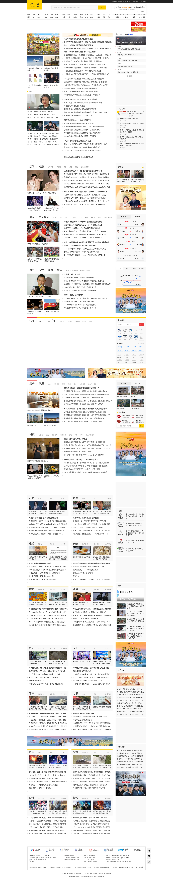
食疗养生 (96, 544)
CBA (60, 218)
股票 (59, 270)
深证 (127, 268)
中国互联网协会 (96, 850)
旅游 (86, 14)
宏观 (33, 17)
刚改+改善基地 (126, 422)
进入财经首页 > (85, 270)
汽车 (32, 320)
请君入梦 (37, 136)
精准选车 (141, 350)
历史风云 (64, 694)
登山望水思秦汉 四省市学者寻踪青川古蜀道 (44, 674)
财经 (32, 270)
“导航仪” (91, 64)
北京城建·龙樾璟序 (122, 396)
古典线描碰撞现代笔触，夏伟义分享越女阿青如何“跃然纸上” (50, 830)
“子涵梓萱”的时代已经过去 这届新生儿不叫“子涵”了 (82, 95)
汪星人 (107, 753)
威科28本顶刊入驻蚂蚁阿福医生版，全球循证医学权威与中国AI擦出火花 (54, 622)
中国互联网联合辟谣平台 (90, 862)
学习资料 (108, 498)
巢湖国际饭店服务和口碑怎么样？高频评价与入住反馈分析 (50, 566)
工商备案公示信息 (89, 860)
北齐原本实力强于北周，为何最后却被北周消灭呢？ (47, 671)
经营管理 (75, 270)
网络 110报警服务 (80, 850)
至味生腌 (76, 576)
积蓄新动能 (98, 61)
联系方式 (81, 873)
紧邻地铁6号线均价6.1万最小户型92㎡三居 (130, 692)
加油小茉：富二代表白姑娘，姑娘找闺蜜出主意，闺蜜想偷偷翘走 (135, 613)
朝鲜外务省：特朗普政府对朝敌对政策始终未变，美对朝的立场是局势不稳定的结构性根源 (105, 717)
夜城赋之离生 (53, 136)
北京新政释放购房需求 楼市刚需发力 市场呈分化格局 (83, 421)
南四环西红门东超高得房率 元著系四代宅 (130, 767)
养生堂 (56, 144)
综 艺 (29, 144)
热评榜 (122, 17)
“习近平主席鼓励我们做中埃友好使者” (82, 52)
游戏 (109, 17)
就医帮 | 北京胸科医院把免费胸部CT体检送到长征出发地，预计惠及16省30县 (56, 625)
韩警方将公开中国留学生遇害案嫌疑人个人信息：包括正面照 (85, 112)
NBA (56, 14)
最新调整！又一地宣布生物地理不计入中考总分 (90, 521)
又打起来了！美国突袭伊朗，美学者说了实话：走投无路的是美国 (52, 717)
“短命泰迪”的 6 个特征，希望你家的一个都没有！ (90, 785)
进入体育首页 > (108, 218)
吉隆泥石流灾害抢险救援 (83, 61)
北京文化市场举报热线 (110, 850)
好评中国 (83, 64)
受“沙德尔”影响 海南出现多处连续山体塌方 (79, 123)
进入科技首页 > (91, 435)
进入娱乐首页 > (85, 167)
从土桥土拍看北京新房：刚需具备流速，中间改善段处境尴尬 (85, 391)
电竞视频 (85, 798)
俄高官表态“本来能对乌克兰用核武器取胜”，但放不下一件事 (50, 726)
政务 (144, 17)
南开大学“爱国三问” (71, 64)
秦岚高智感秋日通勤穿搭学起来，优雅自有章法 (46, 534)
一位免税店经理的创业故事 (73, 71)
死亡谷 (36, 133)
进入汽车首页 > (87, 321)
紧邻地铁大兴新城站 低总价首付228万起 (129, 764)
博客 (126, 14)
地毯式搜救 (76, 58)
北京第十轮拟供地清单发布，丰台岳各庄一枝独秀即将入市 (85, 418)
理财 (38, 17)
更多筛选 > (141, 343)
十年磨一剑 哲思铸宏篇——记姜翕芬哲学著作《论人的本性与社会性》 (98, 684)
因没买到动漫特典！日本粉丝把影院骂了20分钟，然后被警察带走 (52, 834)
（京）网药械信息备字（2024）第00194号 (117, 856)
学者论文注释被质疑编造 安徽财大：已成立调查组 (82, 130)
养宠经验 (85, 753)
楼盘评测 (138, 420)
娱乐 (32, 166)
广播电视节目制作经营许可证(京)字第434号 (117, 858)
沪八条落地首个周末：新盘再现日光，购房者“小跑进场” (83, 404)
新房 (51, 17)
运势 (51, 753)
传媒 (95, 694)
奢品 (62, 498)
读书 (95, 648)
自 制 (29, 136)
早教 (83, 589)
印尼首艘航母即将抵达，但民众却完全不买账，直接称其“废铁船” (52, 720)
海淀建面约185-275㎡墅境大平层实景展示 (130, 761)
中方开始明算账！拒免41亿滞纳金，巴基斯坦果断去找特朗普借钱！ (53, 729)
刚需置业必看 (125, 417)
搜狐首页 (34, 4)
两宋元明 (64, 648)
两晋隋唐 (52, 648)
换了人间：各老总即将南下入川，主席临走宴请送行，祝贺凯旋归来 (135, 636)
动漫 (104, 17)
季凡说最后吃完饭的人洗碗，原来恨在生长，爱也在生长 (135, 606)
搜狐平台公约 (108, 873)
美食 (75, 543)
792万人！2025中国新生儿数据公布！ (86, 618)
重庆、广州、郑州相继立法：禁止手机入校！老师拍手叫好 (94, 530)
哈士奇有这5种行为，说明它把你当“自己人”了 (89, 788)
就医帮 (63, 589)
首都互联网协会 (125, 850)
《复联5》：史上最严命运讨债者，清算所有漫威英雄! (47, 821)
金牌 (35, 144)
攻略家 (63, 544)
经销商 (77, 321)
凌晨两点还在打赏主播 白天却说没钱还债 (78, 157)
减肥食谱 (108, 544)
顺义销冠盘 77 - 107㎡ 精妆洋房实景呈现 (130, 700)
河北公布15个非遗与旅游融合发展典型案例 (44, 573)
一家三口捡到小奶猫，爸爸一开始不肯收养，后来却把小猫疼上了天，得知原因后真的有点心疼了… (108, 782)
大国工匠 (99, 55)
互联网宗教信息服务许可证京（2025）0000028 (118, 862)
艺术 (106, 648)
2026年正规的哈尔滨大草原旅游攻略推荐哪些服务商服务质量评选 (52, 570)
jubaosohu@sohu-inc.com (126, 867)
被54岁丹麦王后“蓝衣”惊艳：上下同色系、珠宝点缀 (47, 527)
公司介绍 (95, 873)
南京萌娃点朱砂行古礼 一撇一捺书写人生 (87, 681)
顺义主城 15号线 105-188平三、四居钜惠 (130, 756)
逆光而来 (44, 136)
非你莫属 (50, 144)
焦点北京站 (139, 415)
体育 (32, 217)
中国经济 (67, 58)
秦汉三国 (41, 648)
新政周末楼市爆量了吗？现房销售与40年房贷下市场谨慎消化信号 (87, 415)
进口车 (127, 350)
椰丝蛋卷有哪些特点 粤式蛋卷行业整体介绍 (88, 566)
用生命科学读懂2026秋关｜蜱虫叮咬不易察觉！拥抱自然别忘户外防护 (54, 612)
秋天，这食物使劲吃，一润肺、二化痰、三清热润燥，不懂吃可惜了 (97, 579)
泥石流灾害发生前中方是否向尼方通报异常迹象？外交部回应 (85, 82)
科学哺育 (96, 589)
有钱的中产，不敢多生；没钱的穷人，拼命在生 (90, 612)
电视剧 (74, 14)
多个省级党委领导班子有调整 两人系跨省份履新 (81, 88)
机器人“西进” (101, 64)
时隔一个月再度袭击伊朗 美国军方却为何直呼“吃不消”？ (84, 103)
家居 (56, 17)
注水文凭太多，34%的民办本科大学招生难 (88, 527)
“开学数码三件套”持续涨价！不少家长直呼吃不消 (90, 534)
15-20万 (134, 347)
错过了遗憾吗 (54, 139)
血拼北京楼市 (126, 415)
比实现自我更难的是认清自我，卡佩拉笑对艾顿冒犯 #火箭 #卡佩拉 (135, 628)
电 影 (29, 139)
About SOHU (88, 873)
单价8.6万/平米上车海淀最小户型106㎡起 (130, 695)
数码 (81, 435)
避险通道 (98, 58)
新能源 (74, 17)
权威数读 (82, 55)
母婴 (91, 14)
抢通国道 (91, 55)
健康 (91, 17)
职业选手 (96, 798)
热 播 (29, 133)
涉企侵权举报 (139, 867)
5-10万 (120, 347)
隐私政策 (101, 873)
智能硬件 (54, 435)
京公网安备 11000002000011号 (40, 860)
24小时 (122, 14)
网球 (99, 218)
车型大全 (69, 321)
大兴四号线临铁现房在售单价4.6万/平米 (129, 689)
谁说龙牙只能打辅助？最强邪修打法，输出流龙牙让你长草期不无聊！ (98, 821)
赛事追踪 (108, 798)
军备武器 (52, 694)
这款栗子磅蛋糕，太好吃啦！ (83, 573)
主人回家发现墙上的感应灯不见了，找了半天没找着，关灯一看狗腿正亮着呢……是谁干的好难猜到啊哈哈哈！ (112, 778)
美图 (76, 167)
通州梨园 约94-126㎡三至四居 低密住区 (129, 753)
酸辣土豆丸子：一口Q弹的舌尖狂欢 (85, 570)
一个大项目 (103, 68)
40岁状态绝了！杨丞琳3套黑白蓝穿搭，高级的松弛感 (48, 524)
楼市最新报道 (139, 417)
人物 (51, 498)
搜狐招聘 (69, 873)
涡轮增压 (134, 350)
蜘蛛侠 (36, 139)
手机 (70, 435)
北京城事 (119, 34)
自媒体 (62, 321)
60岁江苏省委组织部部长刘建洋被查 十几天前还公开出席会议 (86, 85)
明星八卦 (50, 167)
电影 (64, 167)
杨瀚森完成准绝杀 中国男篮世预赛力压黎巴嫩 (80, 136)
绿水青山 (52, 133)
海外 (75, 384)
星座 (31, 752)
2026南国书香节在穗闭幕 (82, 671)
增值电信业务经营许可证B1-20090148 (40, 856)
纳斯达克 (141, 268)
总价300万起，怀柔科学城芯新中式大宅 (129, 759)
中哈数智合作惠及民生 (93, 71)
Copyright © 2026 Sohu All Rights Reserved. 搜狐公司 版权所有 (86, 876)
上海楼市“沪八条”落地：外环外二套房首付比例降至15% (83, 398)
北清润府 (133, 396)
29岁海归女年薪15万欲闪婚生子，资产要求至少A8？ (92, 622)
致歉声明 (108, 694)
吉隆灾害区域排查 (70, 55)
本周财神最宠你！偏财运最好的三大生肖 (43, 778)
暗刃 (57, 133)
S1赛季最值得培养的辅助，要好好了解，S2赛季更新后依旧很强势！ (97, 830)
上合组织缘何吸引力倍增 (72, 68)
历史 (109, 14)
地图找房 (56, 384)
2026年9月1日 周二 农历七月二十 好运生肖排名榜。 (47, 775)
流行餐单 (85, 544)
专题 (38, 14)
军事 (33, 14)
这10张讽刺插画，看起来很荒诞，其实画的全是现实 (47, 824)
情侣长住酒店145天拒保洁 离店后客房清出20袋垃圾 (82, 150)
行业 (67, 270)
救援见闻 (108, 55)
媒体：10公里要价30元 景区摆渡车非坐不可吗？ (81, 91)
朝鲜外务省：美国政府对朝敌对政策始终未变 (80, 109)
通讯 (47, 435)
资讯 (63, 384)
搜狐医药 (41, 589)
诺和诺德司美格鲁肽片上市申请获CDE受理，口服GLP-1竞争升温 (52, 615)
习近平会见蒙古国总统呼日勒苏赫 (81, 45)
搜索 (141, 426)
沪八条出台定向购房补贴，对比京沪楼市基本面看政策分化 (85, 412)
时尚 (31, 497)
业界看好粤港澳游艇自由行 (99, 74)
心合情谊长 (68, 61)
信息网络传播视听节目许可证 (113, 860)
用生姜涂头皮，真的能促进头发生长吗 (46, 117)
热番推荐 (64, 798)
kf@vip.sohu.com (104, 867)
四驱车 (120, 350)
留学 (95, 498)
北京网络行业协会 (66, 850)
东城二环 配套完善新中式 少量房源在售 (129, 703)
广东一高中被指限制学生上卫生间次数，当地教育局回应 (93, 524)
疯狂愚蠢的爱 (44, 139)
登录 (144, 1)
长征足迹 (106, 58)
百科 (69, 384)
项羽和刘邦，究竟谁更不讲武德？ (44, 111)
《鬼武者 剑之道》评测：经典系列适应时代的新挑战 (91, 824)
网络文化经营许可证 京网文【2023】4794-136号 (43, 858)
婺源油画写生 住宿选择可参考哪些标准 (43, 579)
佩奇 (35, 142)
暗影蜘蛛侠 (43, 133)
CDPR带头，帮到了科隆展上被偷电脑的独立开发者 (91, 834)
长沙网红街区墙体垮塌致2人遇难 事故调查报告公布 (82, 147)
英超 (51, 14)
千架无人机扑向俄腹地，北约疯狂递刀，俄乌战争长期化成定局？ (52, 723)
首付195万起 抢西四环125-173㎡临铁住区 (130, 706)
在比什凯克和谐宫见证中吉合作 (75, 48)
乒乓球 (92, 218)
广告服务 (75, 873)
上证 (119, 268)
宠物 (75, 752)
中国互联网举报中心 (38, 850)
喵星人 (96, 753)
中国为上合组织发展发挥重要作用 (76, 74)
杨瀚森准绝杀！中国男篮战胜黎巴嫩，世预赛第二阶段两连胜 (94, 723)
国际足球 (73, 218)
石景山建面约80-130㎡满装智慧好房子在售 (130, 711)
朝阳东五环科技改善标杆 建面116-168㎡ (129, 709)
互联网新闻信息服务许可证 (71, 858)
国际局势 (41, 694)
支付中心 (63, 873)
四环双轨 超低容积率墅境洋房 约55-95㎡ (130, 750)
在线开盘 (82, 384)
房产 (32, 383)
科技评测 (63, 435)
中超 (65, 218)
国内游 (40, 544)
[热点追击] (129, 34)
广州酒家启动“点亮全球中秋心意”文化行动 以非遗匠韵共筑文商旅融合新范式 (100, 674)
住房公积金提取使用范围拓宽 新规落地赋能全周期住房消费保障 (86, 394)
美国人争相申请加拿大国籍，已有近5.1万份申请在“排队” (93, 729)
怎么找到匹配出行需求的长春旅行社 (42, 576)
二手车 (52, 320)
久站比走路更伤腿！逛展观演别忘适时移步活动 (46, 618)
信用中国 (32, 862)
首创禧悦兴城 (120, 409)
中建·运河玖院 (135, 409)
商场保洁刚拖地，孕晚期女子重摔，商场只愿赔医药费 (92, 625)
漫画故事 (41, 798)
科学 (75, 435)
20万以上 (141, 347)
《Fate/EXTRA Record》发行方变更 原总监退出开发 (91, 827)
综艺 (70, 167)
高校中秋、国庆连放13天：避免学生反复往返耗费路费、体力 (85, 144)
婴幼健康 (108, 589)
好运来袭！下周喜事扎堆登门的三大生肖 (43, 785)
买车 (68, 17)
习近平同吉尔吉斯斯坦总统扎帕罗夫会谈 (78, 39)
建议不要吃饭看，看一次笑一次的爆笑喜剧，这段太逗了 (135, 621)
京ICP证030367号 (69, 856)
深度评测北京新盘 (140, 422)
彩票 (126, 17)
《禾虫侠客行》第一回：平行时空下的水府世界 (46, 827)
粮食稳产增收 (87, 58)
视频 (68, 14)
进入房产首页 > (93, 384)
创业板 (134, 268)
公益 (144, 14)
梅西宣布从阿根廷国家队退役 (74, 106)
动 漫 (29, 142)
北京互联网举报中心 (52, 850)
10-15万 (127, 347)
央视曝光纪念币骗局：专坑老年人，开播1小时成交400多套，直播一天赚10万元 (101, 726)
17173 (140, 17)
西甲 (86, 218)
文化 (104, 14)
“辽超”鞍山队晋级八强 (36, 681)
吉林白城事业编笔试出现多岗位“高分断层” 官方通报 (82, 133)
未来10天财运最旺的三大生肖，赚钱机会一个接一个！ (48, 782)
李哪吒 (41, 142)
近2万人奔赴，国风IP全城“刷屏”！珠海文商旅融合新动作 (93, 677)
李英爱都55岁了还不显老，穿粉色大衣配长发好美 (46, 530)
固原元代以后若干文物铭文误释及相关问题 (44, 677)
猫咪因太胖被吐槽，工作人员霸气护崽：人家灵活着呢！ (93, 775)
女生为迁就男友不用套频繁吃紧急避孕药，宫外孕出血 (92, 615)
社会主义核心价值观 (138, 23)
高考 (83, 498)
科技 (32, 434)
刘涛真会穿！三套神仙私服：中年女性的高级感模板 (47, 521)
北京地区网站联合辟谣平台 (71, 860)
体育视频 (44, 217)
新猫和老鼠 (48, 142)
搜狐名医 (52, 589)
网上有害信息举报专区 (138, 29)
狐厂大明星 (42, 144)
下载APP (135, 1)
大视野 (140, 14)
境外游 (52, 544)
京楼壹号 (124, 420)
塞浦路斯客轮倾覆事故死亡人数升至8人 (78, 115)
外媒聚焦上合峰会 (90, 68)
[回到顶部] (149, 867)
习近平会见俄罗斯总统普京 (73, 42)
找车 (141, 324)
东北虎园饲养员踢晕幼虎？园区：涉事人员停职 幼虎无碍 (84, 126)
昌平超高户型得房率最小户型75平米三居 (129, 697)
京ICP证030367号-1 (89, 856)
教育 (86, 17)
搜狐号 (120, 511)
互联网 (41, 435)
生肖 (62, 753)
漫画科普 (52, 798)
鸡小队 (55, 142)
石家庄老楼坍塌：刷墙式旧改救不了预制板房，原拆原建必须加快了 (88, 401)
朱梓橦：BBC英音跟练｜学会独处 (44, 114)
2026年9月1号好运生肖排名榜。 (40, 788)
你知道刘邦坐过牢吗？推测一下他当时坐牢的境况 (46, 684)
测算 (39, 753)
